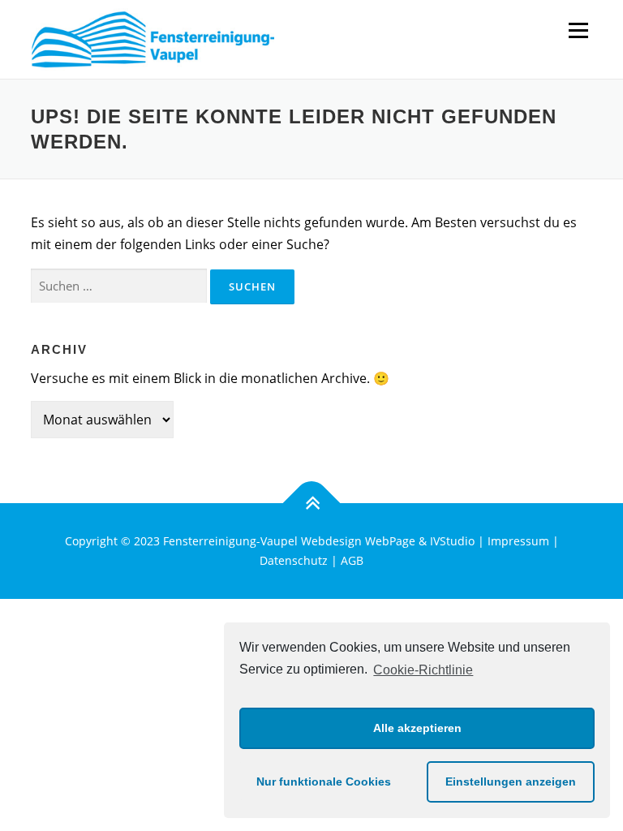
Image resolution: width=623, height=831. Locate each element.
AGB (352, 560)
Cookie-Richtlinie (423, 670)
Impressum (518, 541)
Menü (578, 30)
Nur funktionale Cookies (323, 781)
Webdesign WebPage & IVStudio (389, 541)
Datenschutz (294, 560)
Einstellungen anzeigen (510, 781)
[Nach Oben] (312, 503)
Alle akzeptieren (417, 727)
